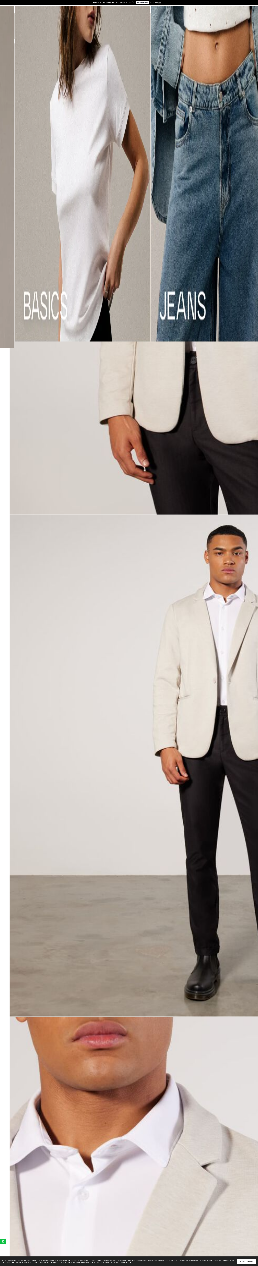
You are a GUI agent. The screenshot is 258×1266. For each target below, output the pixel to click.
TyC (159, 2)
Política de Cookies (185, 1260)
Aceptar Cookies (246, 1261)
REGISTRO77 (142, 2)
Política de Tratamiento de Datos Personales (214, 1260)
